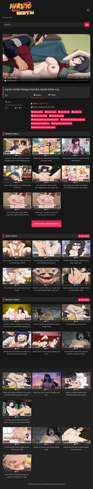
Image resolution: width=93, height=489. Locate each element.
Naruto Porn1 (43, 103)
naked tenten (65, 112)
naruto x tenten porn (40, 116)
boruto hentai (51, 112)
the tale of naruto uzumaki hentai (44, 127)
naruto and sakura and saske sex (73, 119)
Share (53, 95)
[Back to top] (85, 482)
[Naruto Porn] (46, 9)
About (38, 95)
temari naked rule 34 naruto (63, 123)
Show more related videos (46, 223)
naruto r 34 (77, 112)
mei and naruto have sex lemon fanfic (45, 119)
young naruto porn (58, 116)
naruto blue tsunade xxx (41, 123)
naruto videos (38, 112)
